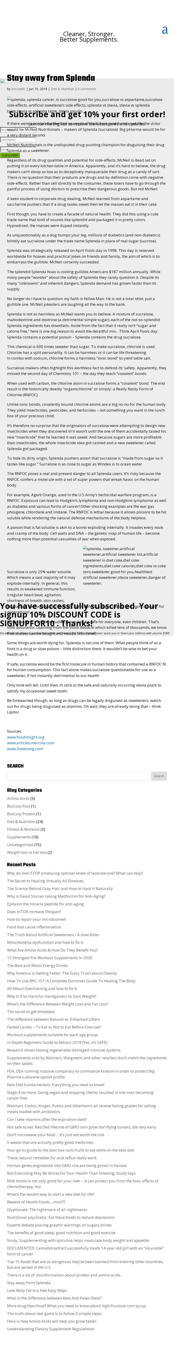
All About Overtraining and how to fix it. (42, 988)
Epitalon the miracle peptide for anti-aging (45, 903)
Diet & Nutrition (62, 89)
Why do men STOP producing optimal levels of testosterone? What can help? (75, 873)
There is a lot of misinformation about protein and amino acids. (64, 1275)
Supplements (19, 836)
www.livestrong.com (25, 748)
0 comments (87, 89)
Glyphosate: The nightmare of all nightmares (47, 1209)
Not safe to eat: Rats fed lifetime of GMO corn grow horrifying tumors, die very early (81, 1127)
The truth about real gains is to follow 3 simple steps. (54, 1313)
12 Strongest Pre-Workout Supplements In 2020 (49, 957)
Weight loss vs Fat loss (27, 852)
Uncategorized (20, 844)
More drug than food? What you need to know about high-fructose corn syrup (76, 1305)
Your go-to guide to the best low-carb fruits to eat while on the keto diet (70, 1150)
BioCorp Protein (21, 813)
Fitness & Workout (23, 829)
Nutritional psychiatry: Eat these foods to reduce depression (61, 1217)
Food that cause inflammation (34, 927)
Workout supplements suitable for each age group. (53, 1034)
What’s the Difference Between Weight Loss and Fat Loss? (57, 1003)
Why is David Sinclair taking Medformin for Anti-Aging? (56, 896)
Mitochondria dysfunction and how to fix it (45, 942)
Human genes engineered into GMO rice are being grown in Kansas (67, 1165)
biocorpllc (18, 89)
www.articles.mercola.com (30, 742)
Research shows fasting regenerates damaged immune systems (64, 1050)
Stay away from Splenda (29, 1282)
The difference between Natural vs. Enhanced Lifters (53, 1019)
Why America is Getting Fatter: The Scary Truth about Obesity (62, 973)
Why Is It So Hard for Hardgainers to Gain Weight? (51, 996)
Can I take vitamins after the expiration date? (47, 1119)
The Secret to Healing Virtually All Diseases (45, 880)
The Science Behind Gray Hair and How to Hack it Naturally (60, 888)
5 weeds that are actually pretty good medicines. (50, 1142)
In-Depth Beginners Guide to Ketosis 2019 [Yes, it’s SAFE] (57, 1042)
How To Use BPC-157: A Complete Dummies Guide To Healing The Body (71, 980)
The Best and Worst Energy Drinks (37, 965)
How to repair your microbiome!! (36, 919)
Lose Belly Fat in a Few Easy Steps (37, 1290)
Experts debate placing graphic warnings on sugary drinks (59, 1225)
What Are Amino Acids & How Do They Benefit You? (52, 950)
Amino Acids (18, 798)
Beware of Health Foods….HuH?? (36, 1201)
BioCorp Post (18, 806)
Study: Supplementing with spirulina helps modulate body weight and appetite (78, 1240)
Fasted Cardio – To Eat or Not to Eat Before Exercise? (54, 1027)
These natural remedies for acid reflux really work (52, 1157)
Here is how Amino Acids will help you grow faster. (52, 1321)
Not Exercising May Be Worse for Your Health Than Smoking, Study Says (71, 1173)
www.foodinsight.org (25, 737)
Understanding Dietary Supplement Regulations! (50, 1328)
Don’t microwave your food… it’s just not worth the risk (55, 1134)
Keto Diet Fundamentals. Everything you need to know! (55, 1084)
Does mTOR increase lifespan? (34, 911)
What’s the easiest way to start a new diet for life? (50, 1194)
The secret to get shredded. (31, 1011)
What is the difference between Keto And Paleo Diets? (54, 1298)
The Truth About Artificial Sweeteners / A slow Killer (53, 934)
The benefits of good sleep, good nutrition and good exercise (61, 1232)
